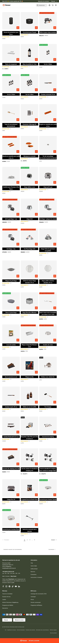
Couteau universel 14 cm (48, 94)
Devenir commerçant (36, 602)
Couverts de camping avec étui (11, 468)
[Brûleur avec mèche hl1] (48, 365)
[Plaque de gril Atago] (11, 269)
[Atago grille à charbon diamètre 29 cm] (48, 269)
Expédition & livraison (11, 629)
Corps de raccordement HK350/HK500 (11, 125)
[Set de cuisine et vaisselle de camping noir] (29, 457)
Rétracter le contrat (19, 620)
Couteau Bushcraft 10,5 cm (11, 437)
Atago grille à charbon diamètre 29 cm (48, 281)
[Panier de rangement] (11, 52)
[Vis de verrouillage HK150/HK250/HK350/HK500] (48, 144)
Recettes (33, 571)
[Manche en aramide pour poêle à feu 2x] (11, 144)
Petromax (7, 626)
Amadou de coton (48, 345)
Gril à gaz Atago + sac (11, 219)
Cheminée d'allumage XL (29, 124)
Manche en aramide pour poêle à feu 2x (11, 157)
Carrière (4, 599)
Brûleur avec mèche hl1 (47, 377)
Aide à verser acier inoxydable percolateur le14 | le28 (48, 313)
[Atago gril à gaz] (48, 175)
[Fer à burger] (48, 395)
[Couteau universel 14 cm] (48, 83)
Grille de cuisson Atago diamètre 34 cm (29, 281)
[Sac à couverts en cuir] (11, 365)
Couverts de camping (48, 437)
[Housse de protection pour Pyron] (11, 21)
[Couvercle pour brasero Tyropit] (48, 488)
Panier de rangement (11, 64)
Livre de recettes (11, 345)
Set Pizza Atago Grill (29, 249)
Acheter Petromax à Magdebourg (10, 602)
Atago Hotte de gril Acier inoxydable (48, 250)
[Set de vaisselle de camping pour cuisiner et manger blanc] (48, 457)
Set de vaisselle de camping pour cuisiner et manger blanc (48, 469)
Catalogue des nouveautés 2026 (38, 593)
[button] (52, 5)
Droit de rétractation (21, 629)
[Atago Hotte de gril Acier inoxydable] (48, 237)
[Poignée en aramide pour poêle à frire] (48, 113)
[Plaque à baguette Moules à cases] (29, 333)
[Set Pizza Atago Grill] (29, 237)
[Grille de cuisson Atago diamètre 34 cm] (29, 269)
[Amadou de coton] (48, 333)
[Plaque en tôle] (29, 365)
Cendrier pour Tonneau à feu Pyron (11, 188)
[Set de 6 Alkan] (29, 83)
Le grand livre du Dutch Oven (29, 499)
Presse (32, 599)
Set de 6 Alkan (29, 94)
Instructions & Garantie (36, 577)
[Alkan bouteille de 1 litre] (29, 52)
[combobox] (41, 5)
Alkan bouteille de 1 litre (29, 64)
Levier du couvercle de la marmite (29, 530)
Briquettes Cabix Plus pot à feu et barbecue (29, 437)
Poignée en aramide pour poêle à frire (48, 125)
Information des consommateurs (42, 629)
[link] (12, 540)
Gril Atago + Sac (11, 249)
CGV (5, 629)
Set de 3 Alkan (11, 94)
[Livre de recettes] (11, 333)
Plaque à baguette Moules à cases (29, 345)
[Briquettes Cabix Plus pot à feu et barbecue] (29, 425)
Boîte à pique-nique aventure (48, 32)
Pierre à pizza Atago (11, 312)
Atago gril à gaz (48, 187)
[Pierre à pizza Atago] (11, 301)
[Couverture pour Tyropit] (29, 21)
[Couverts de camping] (48, 425)
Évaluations (33, 574)
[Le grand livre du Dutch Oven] (29, 488)
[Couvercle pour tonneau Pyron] (11, 518)
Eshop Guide (21, 626)
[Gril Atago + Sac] (11, 237)
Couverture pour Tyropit (29, 32)
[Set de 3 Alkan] (11, 83)
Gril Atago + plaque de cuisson (47, 219)
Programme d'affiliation (36, 605)
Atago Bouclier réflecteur (29, 312)
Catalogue (33, 596)
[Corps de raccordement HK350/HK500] (11, 113)
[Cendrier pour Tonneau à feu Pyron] (11, 175)
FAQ (32, 563)
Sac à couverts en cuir (11, 377)
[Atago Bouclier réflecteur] (29, 301)
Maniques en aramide (29, 156)
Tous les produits (53, 632)
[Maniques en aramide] (29, 144)
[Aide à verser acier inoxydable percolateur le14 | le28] (48, 301)
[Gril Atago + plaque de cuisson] (48, 207)
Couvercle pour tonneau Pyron (11, 529)
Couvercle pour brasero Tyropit (47, 499)
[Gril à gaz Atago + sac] (11, 207)
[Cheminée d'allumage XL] (29, 113)
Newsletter (5, 608)
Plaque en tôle (29, 377)
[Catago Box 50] (11, 488)
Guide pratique (34, 568)
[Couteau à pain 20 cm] (11, 395)
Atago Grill (30, 219)
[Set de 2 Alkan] (48, 52)
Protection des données (30, 629)
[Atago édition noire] (29, 175)
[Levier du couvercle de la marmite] (29, 518)
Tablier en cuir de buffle (29, 407)
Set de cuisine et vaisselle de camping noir (29, 469)
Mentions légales (53, 629)
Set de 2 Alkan (48, 64)
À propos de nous (6, 596)
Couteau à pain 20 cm (11, 407)
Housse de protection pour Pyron (11, 33)
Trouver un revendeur (7, 593)
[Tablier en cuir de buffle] (29, 395)
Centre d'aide (34, 566)
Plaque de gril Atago (11, 281)
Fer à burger (48, 407)
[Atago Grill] (29, 207)
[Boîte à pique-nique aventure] (48, 21)
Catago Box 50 (11, 499)
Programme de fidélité (7, 605)
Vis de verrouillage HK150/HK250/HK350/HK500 (48, 157)
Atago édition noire (29, 187)
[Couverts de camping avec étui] (11, 457)
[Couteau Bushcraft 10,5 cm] (11, 425)
